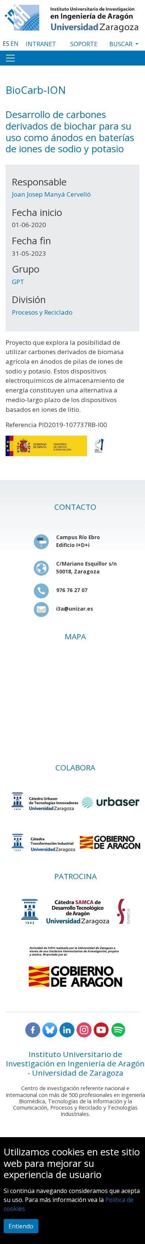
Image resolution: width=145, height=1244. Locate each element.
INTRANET (41, 44)
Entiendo (21, 1226)
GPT (18, 281)
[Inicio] (72, 16)
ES (6, 43)
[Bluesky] (49, 1029)
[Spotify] (118, 1029)
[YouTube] (101, 1029)
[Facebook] (32, 1029)
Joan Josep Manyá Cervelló (51, 194)
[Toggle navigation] (10, 58)
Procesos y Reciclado (42, 312)
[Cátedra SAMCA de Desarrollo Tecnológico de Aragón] (75, 911)
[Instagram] (84, 1029)
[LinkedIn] (66, 1029)
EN (14, 43)
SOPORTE (83, 44)
